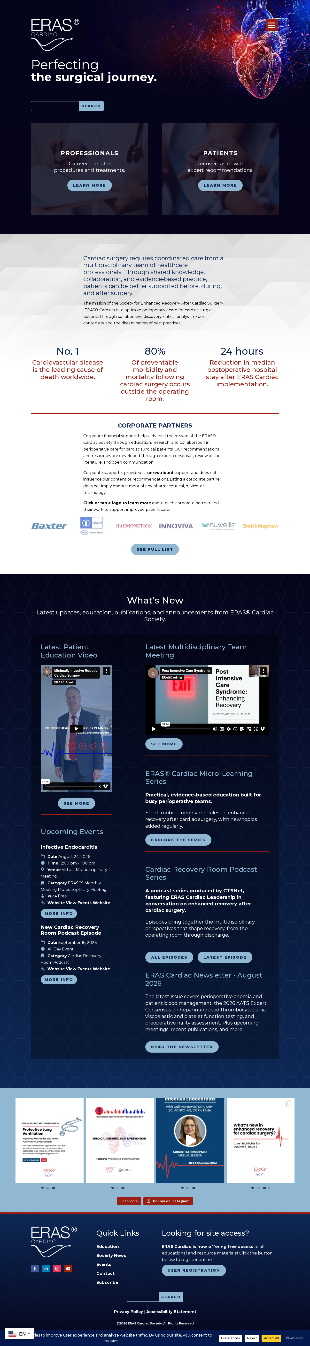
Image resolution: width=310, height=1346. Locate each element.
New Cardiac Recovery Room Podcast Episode (71, 930)
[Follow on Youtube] (68, 1268)
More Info (59, 913)
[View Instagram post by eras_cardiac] (78, 1177)
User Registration (194, 1270)
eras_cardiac (48, 1103)
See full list (155, 549)
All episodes (169, 957)
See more (76, 803)
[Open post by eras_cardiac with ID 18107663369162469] (50, 1140)
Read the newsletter (182, 1047)
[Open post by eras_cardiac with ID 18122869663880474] (120, 1140)
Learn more (89, 185)
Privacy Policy (128, 1311)
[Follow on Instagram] (57, 1268)
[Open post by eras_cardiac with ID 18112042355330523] (261, 1140)
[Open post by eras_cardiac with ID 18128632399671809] (190, 1140)
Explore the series (178, 840)
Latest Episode (225, 957)
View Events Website (88, 903)
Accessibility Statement (171, 1311)
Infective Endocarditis (69, 847)
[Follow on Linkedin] (46, 1268)
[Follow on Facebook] (35, 1268)
